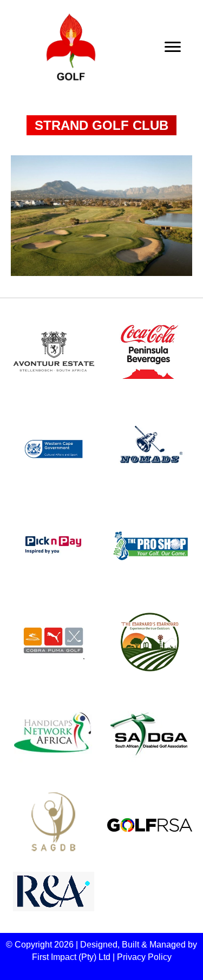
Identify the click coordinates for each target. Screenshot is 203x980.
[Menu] (172, 47)
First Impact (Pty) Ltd (71, 957)
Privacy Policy (144, 957)
